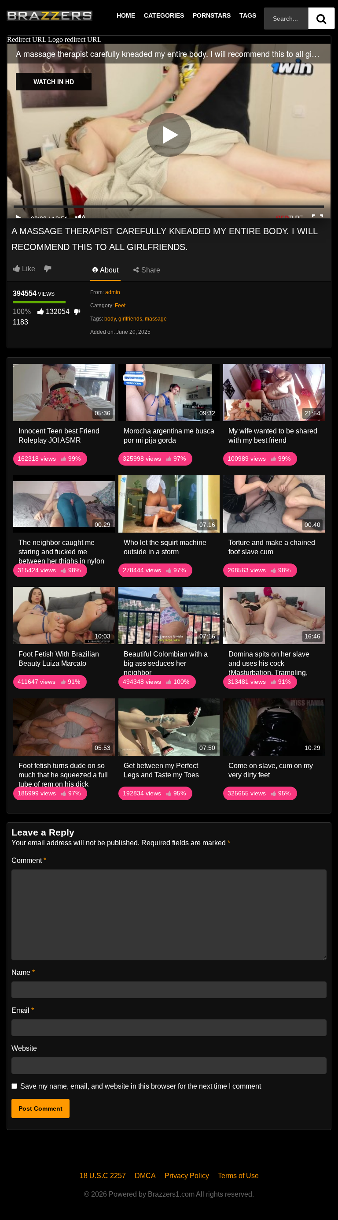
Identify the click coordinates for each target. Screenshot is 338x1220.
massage (156, 319)
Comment (28, 860)
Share (150, 270)
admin (112, 292)
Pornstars (212, 15)
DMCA (145, 1175)
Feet (120, 305)
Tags (247, 15)
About (108, 270)
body (110, 319)
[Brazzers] (68, 15)
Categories (164, 15)
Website (24, 1048)
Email (22, 1010)
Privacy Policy (187, 1175)
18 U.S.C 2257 (103, 1175)
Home (126, 15)
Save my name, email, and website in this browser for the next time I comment (140, 1086)
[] (321, 18)
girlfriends (130, 319)
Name (23, 972)
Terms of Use (238, 1175)
